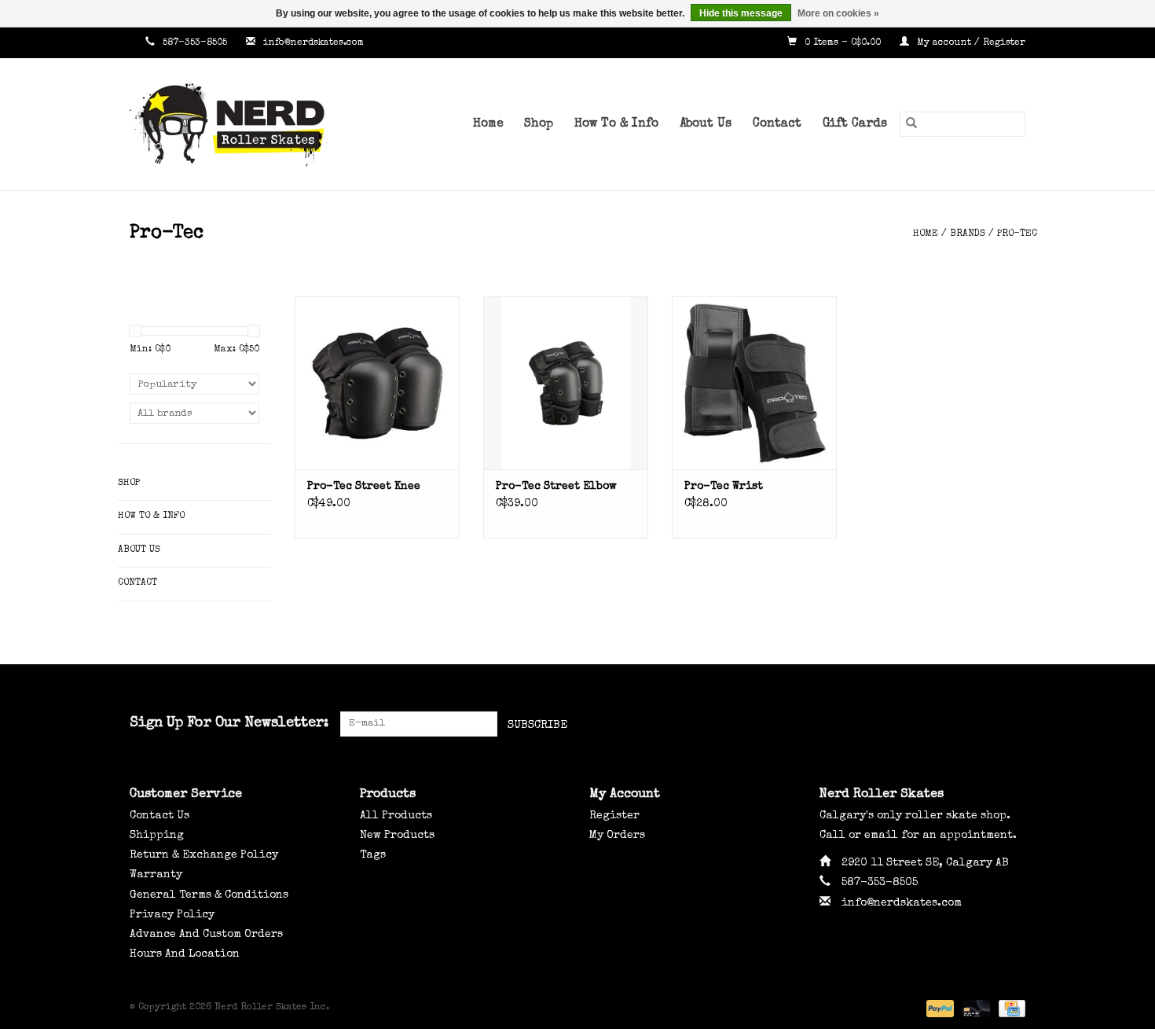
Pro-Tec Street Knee (363, 486)
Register (614, 815)
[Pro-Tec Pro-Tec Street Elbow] (565, 382)
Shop (538, 124)
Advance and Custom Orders (206, 934)
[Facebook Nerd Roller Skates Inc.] (956, 724)
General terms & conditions (209, 895)
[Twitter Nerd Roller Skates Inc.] (984, 724)
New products (397, 835)
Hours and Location (185, 954)
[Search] (911, 124)
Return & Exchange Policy (204, 855)
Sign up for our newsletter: (229, 723)
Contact (777, 124)
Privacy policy (172, 915)
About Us (706, 124)
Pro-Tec (1017, 234)
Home (488, 124)
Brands (967, 234)
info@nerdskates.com (313, 43)
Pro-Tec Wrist (723, 486)
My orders (617, 835)
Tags (373, 855)
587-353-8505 (195, 43)
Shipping (157, 835)
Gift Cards (855, 124)
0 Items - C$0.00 (842, 43)
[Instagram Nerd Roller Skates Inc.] (1012, 724)
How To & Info (616, 124)
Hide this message (741, 13)
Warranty (156, 874)
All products (396, 815)
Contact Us (159, 815)
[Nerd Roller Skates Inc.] (251, 124)
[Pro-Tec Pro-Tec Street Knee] (377, 382)
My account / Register (969, 43)
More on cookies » (838, 13)
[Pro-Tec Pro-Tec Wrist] (754, 382)
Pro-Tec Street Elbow (556, 486)
